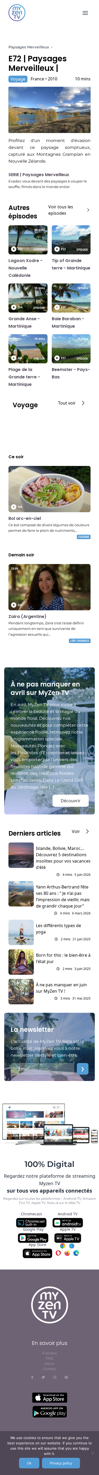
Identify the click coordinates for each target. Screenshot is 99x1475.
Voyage (18, 79)
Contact (49, 1369)
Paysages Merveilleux (28, 47)
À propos (49, 1353)
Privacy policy (61, 1463)
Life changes (79, 641)
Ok (29, 1463)
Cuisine (83, 537)
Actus (49, 1364)
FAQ (49, 1358)
